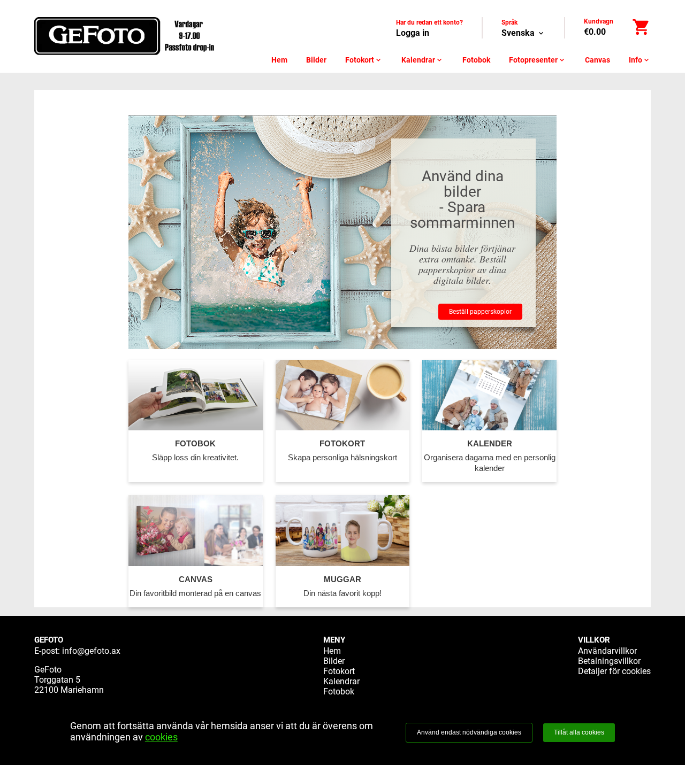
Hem (279, 60)
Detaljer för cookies (614, 671)
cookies (161, 737)
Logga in (412, 33)
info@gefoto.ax (91, 651)
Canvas (597, 60)
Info (640, 60)
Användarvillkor (607, 651)
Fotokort (364, 60)
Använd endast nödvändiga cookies (469, 732)
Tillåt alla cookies (579, 732)
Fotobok (476, 60)
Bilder (316, 60)
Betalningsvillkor (609, 661)
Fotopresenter (537, 60)
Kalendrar (422, 60)
